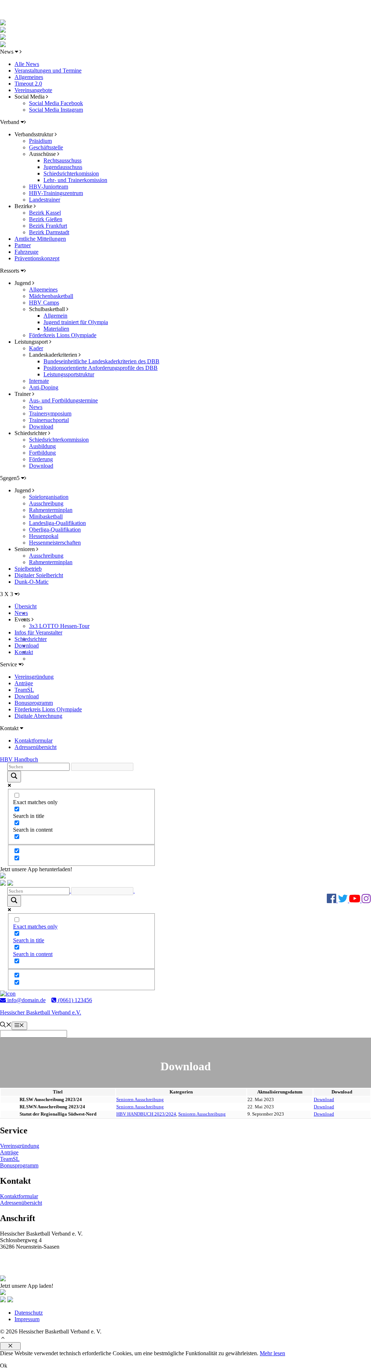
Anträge (23, 683)
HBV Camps (44, 302)
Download (41, 426)
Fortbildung (42, 453)
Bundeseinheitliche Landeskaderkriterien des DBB (101, 361)
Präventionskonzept (36, 258)
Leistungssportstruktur (68, 374)
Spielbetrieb (28, 569)
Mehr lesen (272, 1353)
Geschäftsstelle (46, 147)
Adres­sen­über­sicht (21, 1203)
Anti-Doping (43, 387)
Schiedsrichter (30, 639)
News (35, 407)
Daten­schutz (28, 1313)
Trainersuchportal (49, 420)
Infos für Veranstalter (38, 632)
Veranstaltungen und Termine (48, 70)
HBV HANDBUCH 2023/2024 (146, 1114)
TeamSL (24, 690)
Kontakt (23, 652)
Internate (39, 381)
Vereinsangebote (33, 90)
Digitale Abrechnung (38, 716)
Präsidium (40, 141)
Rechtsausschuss (62, 160)
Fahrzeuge (26, 252)
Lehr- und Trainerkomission (75, 180)
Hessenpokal (43, 536)
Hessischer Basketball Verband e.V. (40, 1012)
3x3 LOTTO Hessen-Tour (59, 626)
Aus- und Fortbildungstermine (63, 400)
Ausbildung (42, 446)
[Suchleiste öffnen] (6, 1025)
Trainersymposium (50, 413)
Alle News (26, 64)
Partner (22, 245)
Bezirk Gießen (45, 219)
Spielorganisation (48, 497)
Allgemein (55, 316)
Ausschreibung (46, 503)
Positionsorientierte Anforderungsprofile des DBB (100, 368)
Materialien (56, 329)
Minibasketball (46, 516)
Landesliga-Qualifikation (57, 523)
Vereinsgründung (34, 677)
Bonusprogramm (33, 703)
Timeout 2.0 (28, 83)
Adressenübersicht (35, 747)
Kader (36, 348)
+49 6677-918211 (27, 1265)
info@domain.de (26, 1000)
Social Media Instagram (56, 110)
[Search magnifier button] (14, 776)
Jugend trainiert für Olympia (75, 322)
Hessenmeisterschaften (55, 542)
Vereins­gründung (19, 1146)
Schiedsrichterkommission (59, 440)
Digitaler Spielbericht (38, 575)
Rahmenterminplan (50, 510)
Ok (3, 1365)
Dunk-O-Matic (31, 582)
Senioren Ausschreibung (140, 1099)
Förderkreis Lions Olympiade (62, 335)
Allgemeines (28, 77)
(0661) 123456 (74, 1000)
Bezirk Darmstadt (49, 232)
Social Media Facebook (56, 103)
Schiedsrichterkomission (71, 173)
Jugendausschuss (62, 167)
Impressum (26, 1319)
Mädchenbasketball (51, 296)
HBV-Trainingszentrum (56, 193)
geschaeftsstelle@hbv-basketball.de (47, 1259)
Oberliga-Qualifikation (55, 529)
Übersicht (25, 606)
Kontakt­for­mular (19, 1196)
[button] (3, 1339)
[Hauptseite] (3, 45)
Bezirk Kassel (45, 213)
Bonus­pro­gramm (19, 1165)
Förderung (41, 459)
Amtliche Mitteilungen (40, 239)
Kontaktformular (33, 740)
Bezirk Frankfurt (48, 226)
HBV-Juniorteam (48, 186)
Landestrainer (44, 200)
